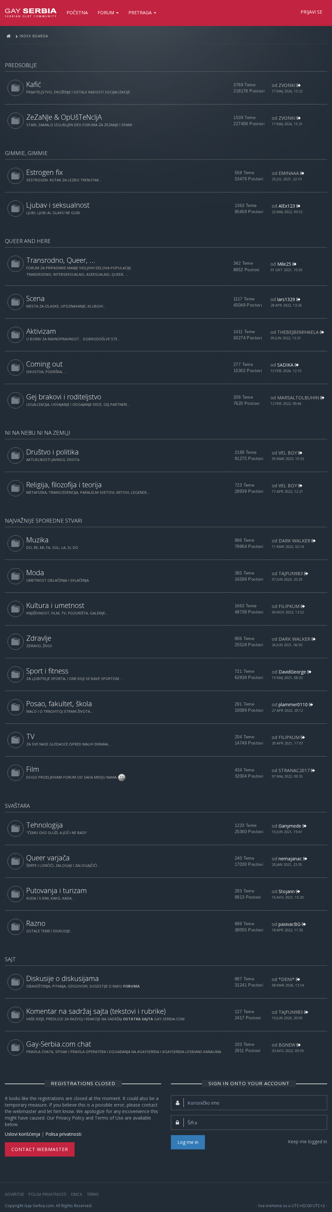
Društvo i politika (52, 451)
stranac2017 (294, 770)
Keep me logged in (307, 1141)
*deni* (287, 979)
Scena (35, 298)
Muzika (37, 539)
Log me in (187, 1142)
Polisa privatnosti (63, 1134)
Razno (35, 923)
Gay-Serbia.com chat (58, 1043)
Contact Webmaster (39, 1149)
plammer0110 (293, 704)
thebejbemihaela (298, 332)
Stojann (287, 891)
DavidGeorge (292, 672)
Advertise (14, 1194)
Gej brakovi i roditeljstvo (63, 396)
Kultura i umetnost (55, 605)
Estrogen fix (44, 172)
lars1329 (286, 299)
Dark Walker (294, 541)
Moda (35, 572)
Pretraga (140, 12)
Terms (93, 1194)
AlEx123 (287, 206)
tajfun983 (291, 573)
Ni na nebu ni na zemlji (37, 432)
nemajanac (290, 858)
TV (30, 736)
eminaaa (289, 173)
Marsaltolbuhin (298, 397)
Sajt (10, 959)
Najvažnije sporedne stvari (43, 520)
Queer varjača (48, 857)
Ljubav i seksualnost (57, 205)
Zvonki (287, 85)
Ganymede (290, 826)
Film (32, 769)
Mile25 (284, 264)
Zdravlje (38, 638)
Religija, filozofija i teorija (64, 484)
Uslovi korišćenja (22, 1134)
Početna (77, 12)
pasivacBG (290, 924)
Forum (106, 12)
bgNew (287, 1045)
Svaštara (17, 805)
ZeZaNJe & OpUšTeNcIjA (64, 117)
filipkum (289, 606)
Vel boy (288, 453)
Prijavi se (311, 12)
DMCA (76, 1194)
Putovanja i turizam (56, 890)
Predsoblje (21, 65)
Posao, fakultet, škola (59, 703)
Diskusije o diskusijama (62, 978)
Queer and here (28, 241)
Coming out (44, 364)
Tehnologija (44, 825)
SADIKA (285, 365)
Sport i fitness (47, 670)
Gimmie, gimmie (26, 153)
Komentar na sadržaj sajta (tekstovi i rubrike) (96, 1011)
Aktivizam (41, 331)
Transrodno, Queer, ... (60, 260)
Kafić (33, 84)
